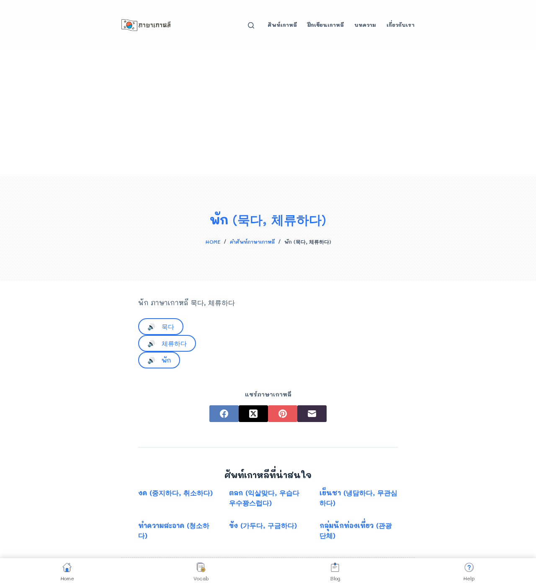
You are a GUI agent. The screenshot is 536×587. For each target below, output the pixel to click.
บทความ (365, 24)
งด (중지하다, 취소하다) (175, 492)
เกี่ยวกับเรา (401, 24)
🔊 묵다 (160, 326)
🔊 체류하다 (167, 343)
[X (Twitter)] (253, 413)
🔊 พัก (159, 360)
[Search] (251, 25)
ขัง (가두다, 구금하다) (263, 525)
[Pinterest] (282, 413)
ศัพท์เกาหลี (282, 24)
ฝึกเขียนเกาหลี (325, 24)
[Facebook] (224, 413)
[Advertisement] (268, 113)
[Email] (312, 413)
